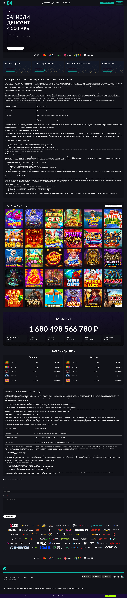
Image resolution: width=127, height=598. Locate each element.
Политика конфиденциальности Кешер (18, 577)
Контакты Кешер (9, 580)
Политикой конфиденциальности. (66, 595)
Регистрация (107, 3)
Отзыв (5, 495)
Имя (4, 488)
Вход (119, 3)
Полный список (113, 206)
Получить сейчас (15, 48)
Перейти (10, 70)
